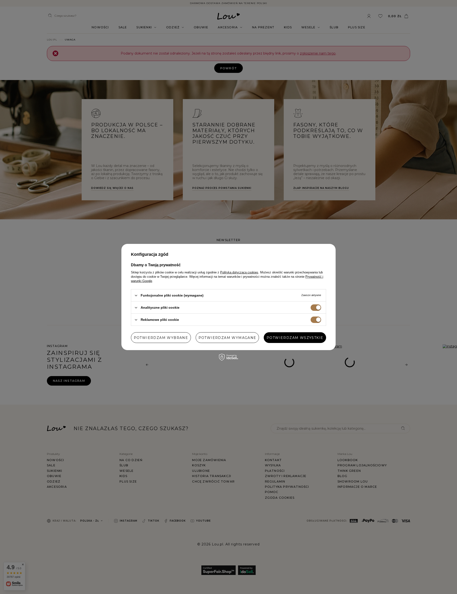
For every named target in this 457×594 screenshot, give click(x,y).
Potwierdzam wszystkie (295, 337)
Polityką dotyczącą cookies (239, 272)
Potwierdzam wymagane (227, 337)
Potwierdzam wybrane (161, 337)
